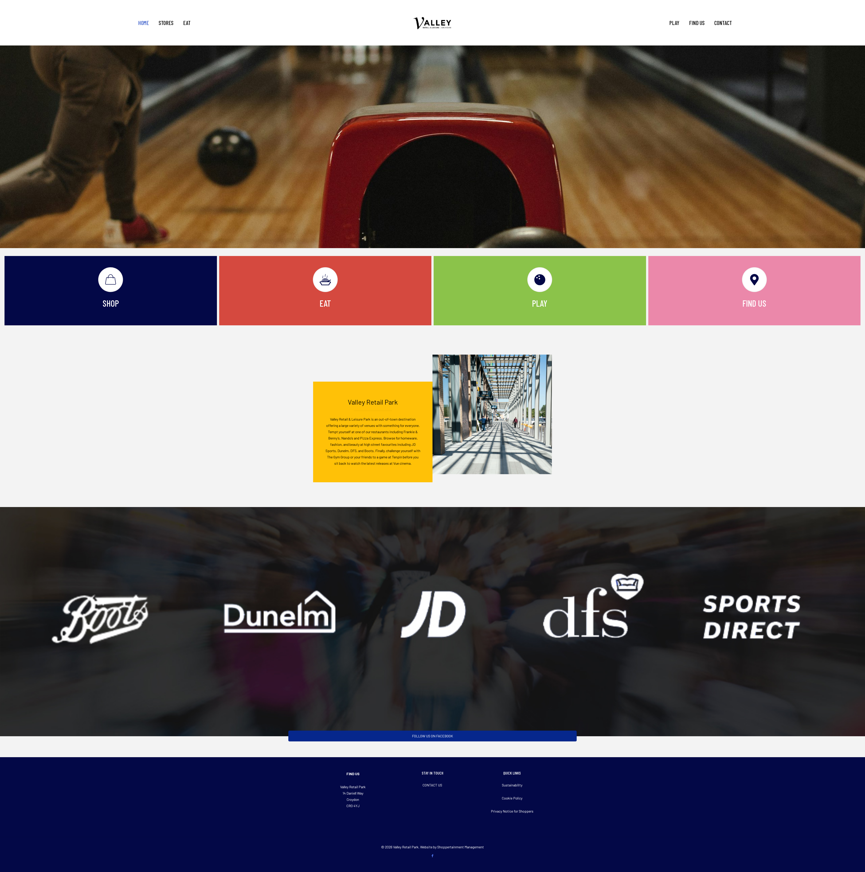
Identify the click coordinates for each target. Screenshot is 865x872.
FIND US (353, 774)
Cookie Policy (512, 798)
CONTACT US (432, 785)
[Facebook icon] (432, 856)
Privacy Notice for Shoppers (512, 811)
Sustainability (512, 785)
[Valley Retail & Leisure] (432, 22)
